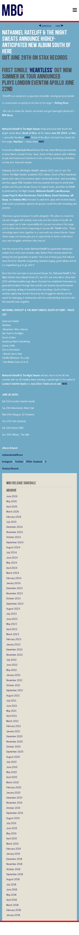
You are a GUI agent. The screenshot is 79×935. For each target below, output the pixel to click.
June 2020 (11, 767)
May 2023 (11, 624)
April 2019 (11, 838)
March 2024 (12, 573)
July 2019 (11, 823)
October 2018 (13, 869)
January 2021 (13, 731)
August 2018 (13, 879)
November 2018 (14, 864)
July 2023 (11, 613)
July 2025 (11, 522)
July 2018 (11, 884)
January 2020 (13, 792)
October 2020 (13, 746)
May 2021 (11, 711)
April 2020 (11, 777)
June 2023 (11, 619)
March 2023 (12, 634)
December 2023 (14, 588)
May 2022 (11, 670)
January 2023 (13, 644)
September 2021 (14, 690)
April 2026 (11, 506)
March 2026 (12, 511)
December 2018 (14, 859)
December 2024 (14, 527)
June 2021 (11, 706)
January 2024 (13, 583)
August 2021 (13, 695)
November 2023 (14, 593)
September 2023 (14, 603)
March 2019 (12, 843)
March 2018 (12, 905)
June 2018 (11, 889)
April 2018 (11, 900)
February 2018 (13, 910)
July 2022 (11, 660)
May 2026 (11, 501)
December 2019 (14, 797)
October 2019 (13, 808)
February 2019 (13, 848)
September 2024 (14, 542)
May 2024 (11, 562)
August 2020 (13, 757)
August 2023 (13, 608)
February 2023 (13, 639)
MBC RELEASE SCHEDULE (21, 483)
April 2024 (11, 568)
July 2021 (11, 700)
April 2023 (11, 629)
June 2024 (11, 557)
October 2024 (13, 537)
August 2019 (13, 818)
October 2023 (13, 598)
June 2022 (11, 665)
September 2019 (14, 813)
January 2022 (13, 675)
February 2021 (13, 726)
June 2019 (11, 828)
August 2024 (13, 547)
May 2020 (11, 772)
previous (46, 25)
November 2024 (14, 532)
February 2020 (13, 787)
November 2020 (14, 741)
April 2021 (11, 716)
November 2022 (14, 654)
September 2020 (14, 751)
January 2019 (13, 854)
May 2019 (11, 833)
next (58, 25)
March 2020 (12, 782)
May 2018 (11, 895)
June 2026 (11, 496)
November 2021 (14, 680)
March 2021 (12, 721)
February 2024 (13, 578)
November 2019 (14, 802)
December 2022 (14, 649)
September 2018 (14, 874)
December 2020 (14, 736)
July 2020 (11, 762)
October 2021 (13, 685)
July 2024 (11, 552)
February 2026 (13, 517)
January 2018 (13, 915)
